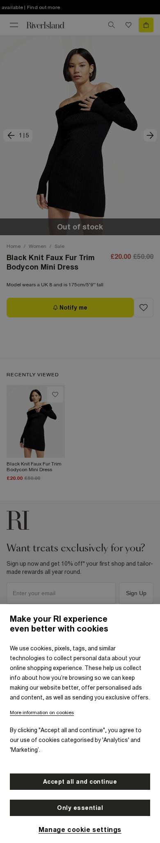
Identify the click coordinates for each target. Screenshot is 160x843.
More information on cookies (42, 712)
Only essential (80, 808)
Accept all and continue (80, 781)
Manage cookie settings (80, 829)
